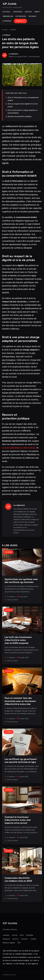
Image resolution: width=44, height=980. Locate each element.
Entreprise (21, 16)
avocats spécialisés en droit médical (18, 447)
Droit (37, 12)
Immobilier (8, 16)
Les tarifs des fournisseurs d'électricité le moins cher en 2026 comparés (18, 640)
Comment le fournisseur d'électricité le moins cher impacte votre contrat (18, 820)
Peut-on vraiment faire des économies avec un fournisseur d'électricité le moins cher (20, 701)
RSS (19, 943)
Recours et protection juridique (19, 116)
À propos (7, 21)
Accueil (6, 12)
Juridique (18, 12)
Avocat (28, 12)
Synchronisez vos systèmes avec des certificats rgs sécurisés (21, 581)
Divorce (33, 16)
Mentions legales (9, 943)
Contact (20, 21)
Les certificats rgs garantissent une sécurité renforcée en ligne (21, 760)
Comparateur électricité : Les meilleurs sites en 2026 (18, 879)
